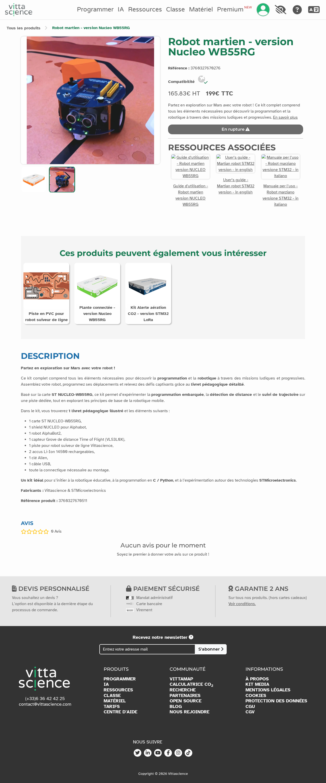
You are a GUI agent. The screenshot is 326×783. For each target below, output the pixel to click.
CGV (250, 712)
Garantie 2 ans (260, 588)
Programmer (95, 9)
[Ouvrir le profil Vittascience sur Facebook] (168, 753)
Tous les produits (23, 28)
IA (121, 9)
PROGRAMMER (120, 679)
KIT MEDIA (257, 684)
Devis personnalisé (53, 588)
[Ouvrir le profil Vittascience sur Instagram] (178, 753)
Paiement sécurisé (165, 588)
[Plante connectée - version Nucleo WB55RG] (97, 285)
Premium (234, 9)
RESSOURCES (118, 690)
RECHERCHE (183, 690)
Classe (175, 9)
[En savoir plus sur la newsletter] (191, 637)
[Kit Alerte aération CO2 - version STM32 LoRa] (148, 285)
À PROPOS (257, 679)
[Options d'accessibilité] (280, 10)
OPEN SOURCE (185, 701)
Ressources (145, 9)
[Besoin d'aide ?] (297, 10)
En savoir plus (285, 117)
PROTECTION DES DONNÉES (276, 701)
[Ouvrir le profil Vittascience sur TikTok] (188, 753)
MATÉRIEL (115, 701)
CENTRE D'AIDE (120, 712)
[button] (34, 179)
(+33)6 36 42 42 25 (45, 698)
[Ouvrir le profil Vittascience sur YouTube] (157, 753)
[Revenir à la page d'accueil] (18, 9)
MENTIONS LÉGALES (268, 690)
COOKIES (256, 695)
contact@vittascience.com (45, 704)
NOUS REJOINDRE (189, 712)
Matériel (201, 9)
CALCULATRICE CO (191, 684)
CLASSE (112, 695)
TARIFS (112, 706)
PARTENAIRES (185, 695)
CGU (250, 706)
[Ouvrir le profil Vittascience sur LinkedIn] (147, 753)
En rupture (234, 129)
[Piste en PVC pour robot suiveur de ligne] (46, 285)
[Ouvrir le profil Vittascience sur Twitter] (137, 753)
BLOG (176, 706)
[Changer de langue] (314, 10)
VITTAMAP (181, 679)
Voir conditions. (242, 603)
